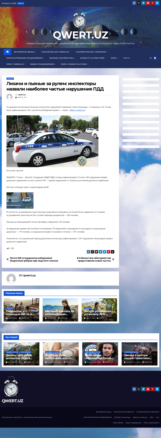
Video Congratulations (74, 64)
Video (114, 58)
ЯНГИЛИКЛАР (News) (24, 52)
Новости (10, 78)
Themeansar (47, 417)
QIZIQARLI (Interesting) (61, 58)
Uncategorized (26, 352)
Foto (127, 58)
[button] (151, 58)
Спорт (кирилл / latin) (92, 352)
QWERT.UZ (80, 35)
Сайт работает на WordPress (12, 417)
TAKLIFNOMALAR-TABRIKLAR (55, 52)
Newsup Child (33, 417)
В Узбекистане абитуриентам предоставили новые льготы (94, 259)
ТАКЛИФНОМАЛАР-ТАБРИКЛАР (91, 52)
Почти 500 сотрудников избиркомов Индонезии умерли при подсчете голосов (34, 259)
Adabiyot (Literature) (92, 58)
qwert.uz (22, 95)
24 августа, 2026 (15, 362)
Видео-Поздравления (42, 64)
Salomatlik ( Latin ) (52, 352)
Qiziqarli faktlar (12, 352)
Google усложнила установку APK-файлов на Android (97, 314)
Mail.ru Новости (77, 110)
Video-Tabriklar (15, 64)
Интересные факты (131, 352)
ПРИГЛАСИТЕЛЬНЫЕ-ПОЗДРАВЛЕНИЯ (24, 58)
